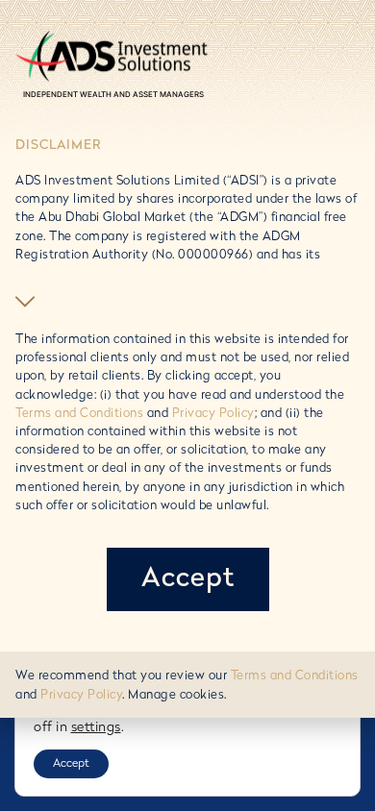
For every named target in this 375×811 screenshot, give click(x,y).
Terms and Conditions (79, 413)
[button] (27, 301)
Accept (71, 764)
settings (96, 728)
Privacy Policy (213, 413)
